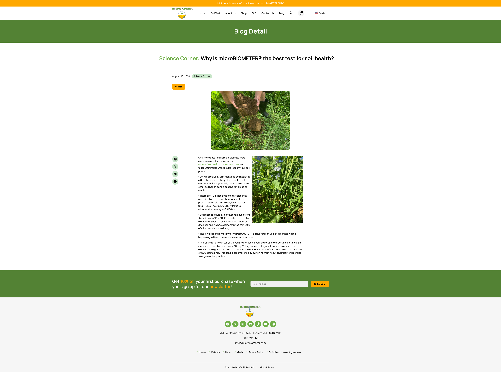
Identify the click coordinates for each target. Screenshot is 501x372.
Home (202, 13)
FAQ (254, 13)
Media (240, 352)
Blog (281, 13)
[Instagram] (243, 324)
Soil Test (215, 13)
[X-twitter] (235, 324)
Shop (244, 13)
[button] (175, 159)
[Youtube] (266, 324)
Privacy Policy (256, 352)
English (322, 13)
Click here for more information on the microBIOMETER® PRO (250, 3)
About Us (230, 13)
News (228, 352)
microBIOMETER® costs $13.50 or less (219, 164)
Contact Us (267, 13)
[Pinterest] (273, 324)
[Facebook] (228, 324)
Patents (215, 352)
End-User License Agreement (285, 352)
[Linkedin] (250, 324)
